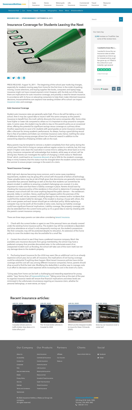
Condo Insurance (42, 361)
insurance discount (41, 157)
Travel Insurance (95, 4)
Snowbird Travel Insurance (45, 378)
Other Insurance (29, 18)
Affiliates (59, 354)
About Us (19, 354)
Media (19, 375)
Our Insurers (61, 357)
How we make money (23, 371)
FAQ (18, 368)
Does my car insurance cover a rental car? (107, 326)
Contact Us (20, 361)
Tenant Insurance (42, 385)
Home (29, 11)
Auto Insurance (35, 4)
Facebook (103, 354)
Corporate (20, 364)
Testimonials (20, 392)
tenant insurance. (63, 217)
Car (23, 11)
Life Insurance (71, 4)
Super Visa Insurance (43, 382)
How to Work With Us (83, 354)
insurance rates (13, 102)
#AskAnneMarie (77, 11)
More (67, 11)
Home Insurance (47, 4)
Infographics (52, 11)
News (61, 11)
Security (19, 382)
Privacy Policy (21, 378)
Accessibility (20, 357)
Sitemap (19, 385)
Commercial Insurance (84, 4)
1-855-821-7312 (82, 405)
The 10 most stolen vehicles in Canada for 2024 (51, 326)
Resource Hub (106, 4)
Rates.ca (59, 361)
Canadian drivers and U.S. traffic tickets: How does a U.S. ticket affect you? (23, 327)
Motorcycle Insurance (60, 4)
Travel (35, 11)
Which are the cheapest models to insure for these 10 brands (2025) (80, 327)
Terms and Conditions (23, 388)
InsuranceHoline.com (40, 276)
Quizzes (43, 11)
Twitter (102, 357)
